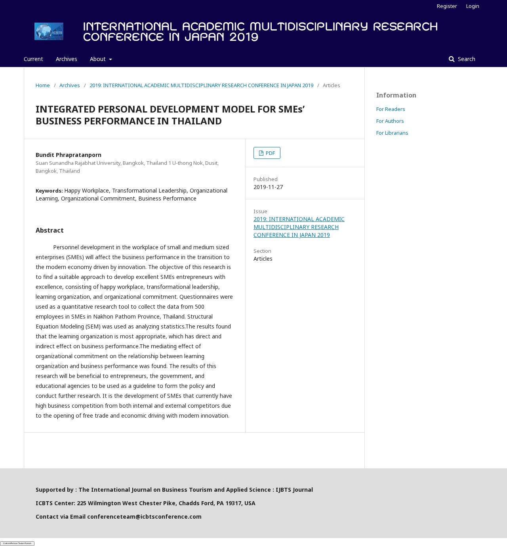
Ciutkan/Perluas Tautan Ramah (17, 543)
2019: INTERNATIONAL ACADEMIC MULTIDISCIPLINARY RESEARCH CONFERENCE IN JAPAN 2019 (201, 85)
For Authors (390, 120)
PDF (270, 153)
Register (447, 6)
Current (33, 59)
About (98, 59)
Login (472, 6)
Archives (66, 59)
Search (465, 59)
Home (43, 85)
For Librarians (392, 132)
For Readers (390, 109)
